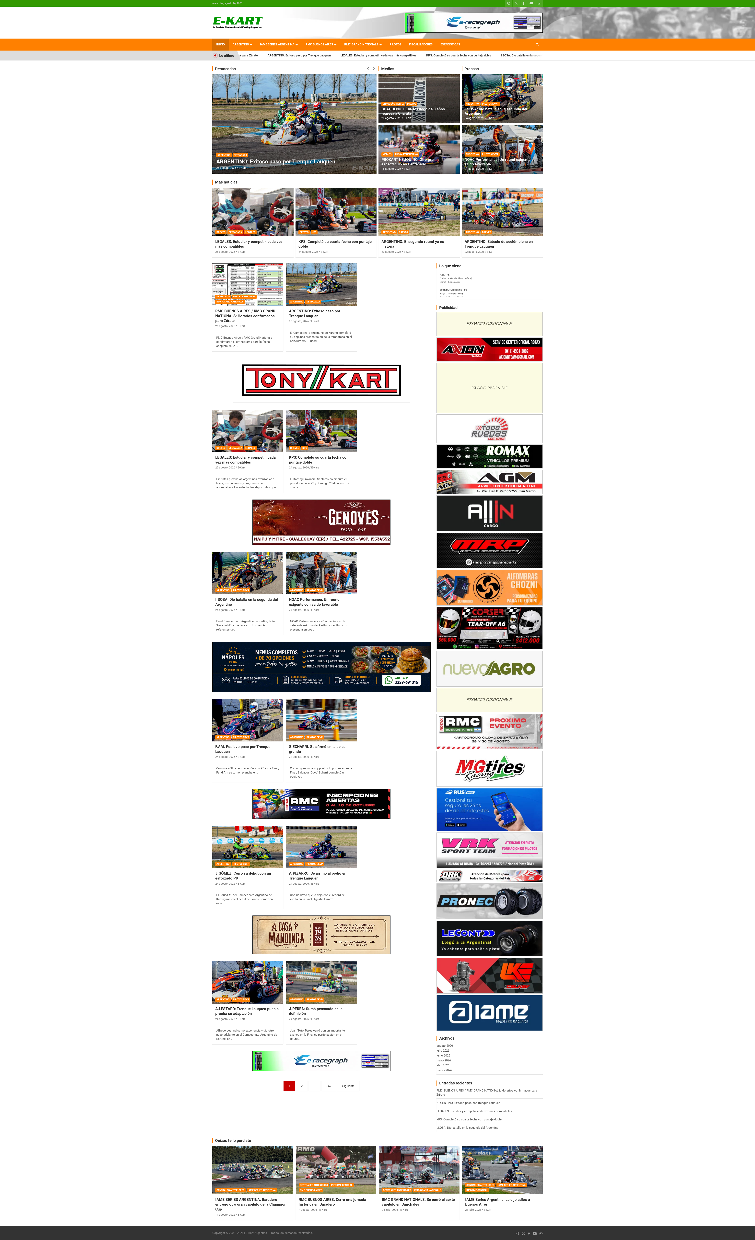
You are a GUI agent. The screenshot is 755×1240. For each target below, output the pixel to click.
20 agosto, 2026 (391, 118)
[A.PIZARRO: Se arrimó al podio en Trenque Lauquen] (321, 846)
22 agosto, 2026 (474, 251)
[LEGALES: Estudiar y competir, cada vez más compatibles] (248, 430)
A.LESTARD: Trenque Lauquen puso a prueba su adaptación (247, 1011)
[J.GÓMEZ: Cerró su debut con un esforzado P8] (248, 846)
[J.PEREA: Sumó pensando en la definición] (321, 982)
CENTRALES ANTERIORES (230, 1190)
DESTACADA (224, 148)
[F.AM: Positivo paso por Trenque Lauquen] (248, 720)
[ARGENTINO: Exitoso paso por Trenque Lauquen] (321, 284)
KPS (314, 232)
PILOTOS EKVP (490, 103)
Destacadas (225, 68)
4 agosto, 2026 (308, 1209)
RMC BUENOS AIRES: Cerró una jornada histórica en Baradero (332, 1202)
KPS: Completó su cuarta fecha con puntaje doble (347, 55)
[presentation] (368, 69)
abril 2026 (442, 1065)
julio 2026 (442, 1050)
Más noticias (226, 182)
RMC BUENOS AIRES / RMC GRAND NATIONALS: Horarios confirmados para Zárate (516, 55)
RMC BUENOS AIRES (319, 44)
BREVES (220, 232)
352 (329, 1086)
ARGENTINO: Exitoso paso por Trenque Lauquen (314, 313)
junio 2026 (443, 1055)
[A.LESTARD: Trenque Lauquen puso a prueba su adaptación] (248, 982)
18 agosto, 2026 (391, 168)
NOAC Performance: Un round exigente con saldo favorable (501, 161)
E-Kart (242, 167)
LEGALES (250, 232)
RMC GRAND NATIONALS (361, 44)
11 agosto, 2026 (225, 1214)
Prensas (471, 68)
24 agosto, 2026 (474, 118)
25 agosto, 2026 (225, 251)
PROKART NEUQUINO (406, 154)
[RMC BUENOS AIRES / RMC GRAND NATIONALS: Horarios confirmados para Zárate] (248, 284)
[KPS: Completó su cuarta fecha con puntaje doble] (321, 430)
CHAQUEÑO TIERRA (393, 103)
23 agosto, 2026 (391, 251)
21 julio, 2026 (473, 1209)
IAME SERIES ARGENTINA (277, 44)
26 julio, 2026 (390, 1209)
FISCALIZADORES (421, 44)
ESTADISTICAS (450, 44)
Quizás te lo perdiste (233, 1140)
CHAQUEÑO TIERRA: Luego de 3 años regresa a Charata (413, 111)
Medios (387, 68)
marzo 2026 (444, 1070)
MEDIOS (411, 103)
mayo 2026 (443, 1060)
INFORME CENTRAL (342, 1185)
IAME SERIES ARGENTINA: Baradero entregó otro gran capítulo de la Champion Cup (250, 1204)
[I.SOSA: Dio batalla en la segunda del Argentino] (248, 573)
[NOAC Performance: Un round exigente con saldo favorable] (321, 573)
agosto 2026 (444, 1045)
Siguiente (348, 1086)
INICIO (220, 44)
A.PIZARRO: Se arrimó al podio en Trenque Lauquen (317, 875)
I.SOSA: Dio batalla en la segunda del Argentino (420, 55)
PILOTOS (395, 44)
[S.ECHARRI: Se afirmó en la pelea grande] (321, 720)
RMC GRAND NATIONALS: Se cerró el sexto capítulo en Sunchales (418, 1202)
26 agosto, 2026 (226, 167)
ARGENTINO (241, 44)
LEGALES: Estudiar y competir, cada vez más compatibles (267, 55)
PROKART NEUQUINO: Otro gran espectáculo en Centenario (408, 161)
